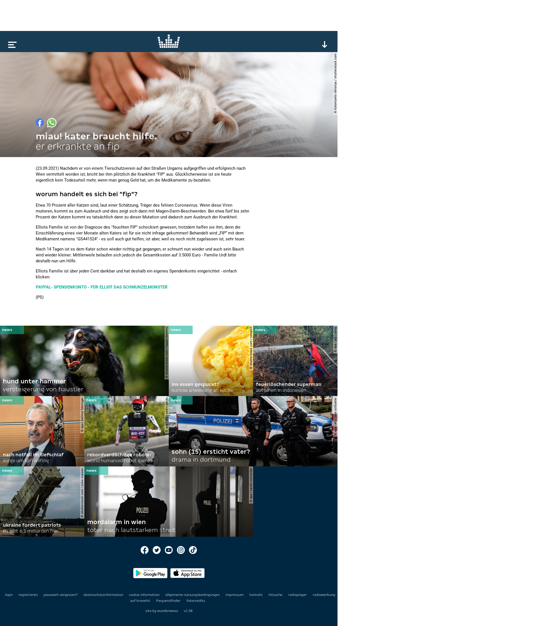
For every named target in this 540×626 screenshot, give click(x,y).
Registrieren (28, 595)
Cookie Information (144, 595)
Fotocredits (195, 601)
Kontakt (256, 595)
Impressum (235, 595)
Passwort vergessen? (61, 595)
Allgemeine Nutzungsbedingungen (192, 595)
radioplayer (298, 595)
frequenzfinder (168, 601)
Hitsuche (276, 595)
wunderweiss (167, 611)
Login (9, 595)
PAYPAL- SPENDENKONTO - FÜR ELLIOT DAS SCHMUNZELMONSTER (102, 287)
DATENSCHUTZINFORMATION (104, 595)
